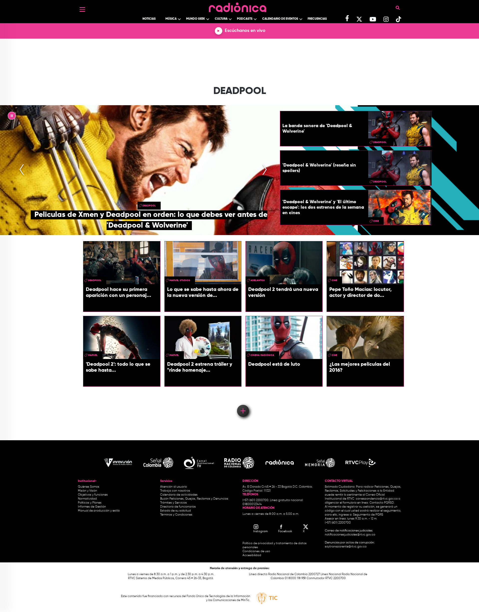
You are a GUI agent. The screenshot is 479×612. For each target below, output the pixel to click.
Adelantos (257, 280)
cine (376, 221)
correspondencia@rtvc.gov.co (377, 498)
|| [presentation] (12, 117)
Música (171, 18)
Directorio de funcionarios (178, 506)
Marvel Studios (179, 280)
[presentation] (21, 170)
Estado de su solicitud (175, 510)
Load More (242, 404)
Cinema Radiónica (262, 355)
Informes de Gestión (92, 506)
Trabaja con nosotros (175, 490)
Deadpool (149, 205)
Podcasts (244, 18)
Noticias (149, 18)
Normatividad (87, 498)
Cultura (221, 18)
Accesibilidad (252, 555)
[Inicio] (237, 6)
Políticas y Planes (90, 502)
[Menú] (82, 9)
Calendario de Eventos (280, 18)
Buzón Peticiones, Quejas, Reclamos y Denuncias (194, 498)
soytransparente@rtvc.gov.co (345, 546)
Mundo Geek (195, 18)
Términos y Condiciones (176, 514)
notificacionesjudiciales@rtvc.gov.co (350, 534)
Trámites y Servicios (173, 502)
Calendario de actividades (179, 494)
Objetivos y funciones (93, 494)
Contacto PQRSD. (381, 502)
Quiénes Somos (88, 486)
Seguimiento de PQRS (368, 514)
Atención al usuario (173, 486)
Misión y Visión (87, 490)
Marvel (93, 355)
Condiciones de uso (256, 551)
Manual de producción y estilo (99, 510)
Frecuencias (317, 18)
